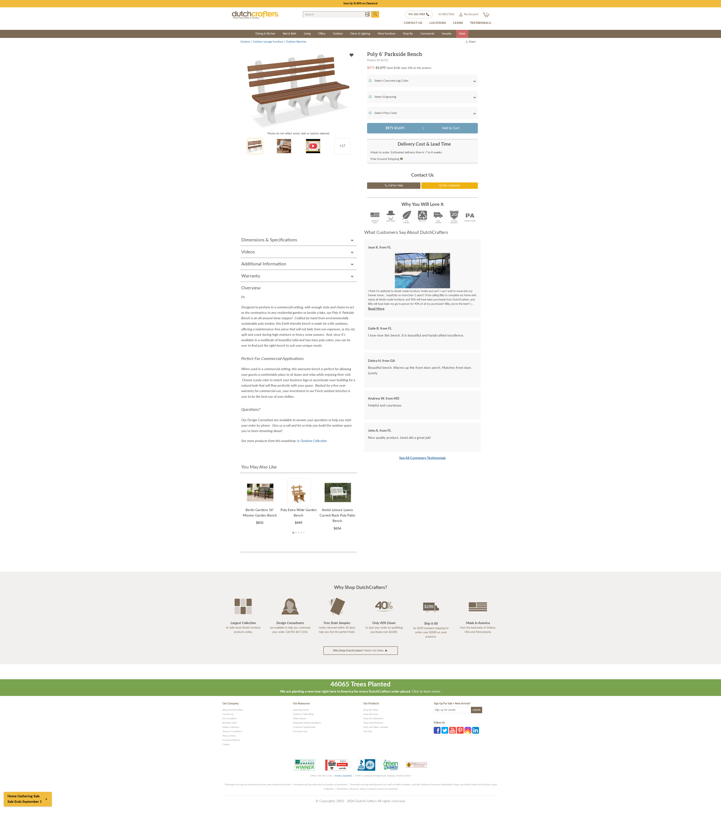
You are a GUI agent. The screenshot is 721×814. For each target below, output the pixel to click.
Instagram (468, 730)
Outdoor (338, 33)
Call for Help (395, 185)
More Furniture (386, 33)
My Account (470, 14)
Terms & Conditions (232, 731)
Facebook (437, 730)
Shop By (408, 33)
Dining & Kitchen (265, 33)
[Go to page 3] (298, 532)
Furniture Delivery (231, 740)
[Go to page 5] (304, 532)
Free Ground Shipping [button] (384, 158)
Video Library (299, 718)
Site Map (367, 731)
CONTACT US (413, 22)
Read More (376, 309)
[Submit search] (375, 14)
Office (321, 33)
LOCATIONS (437, 22)
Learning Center (300, 710)
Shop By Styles (370, 710)
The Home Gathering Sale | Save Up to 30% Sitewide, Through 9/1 (360, 3)
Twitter (444, 730)
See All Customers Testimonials (422, 458)
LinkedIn (475, 730)
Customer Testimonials (304, 727)
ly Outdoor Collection (312, 441)
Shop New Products (373, 723)
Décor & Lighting (360, 33)
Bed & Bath (289, 33)
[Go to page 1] (293, 533)
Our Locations (229, 718)
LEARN (458, 22)
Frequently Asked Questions (307, 723)
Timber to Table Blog (303, 714)
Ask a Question (451, 185)
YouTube (452, 730)
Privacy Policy (229, 736)
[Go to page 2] (296, 532)
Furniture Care (300, 731)
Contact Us (228, 714)
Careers (226, 744)
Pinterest (460, 730)
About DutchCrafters (232, 710)
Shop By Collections (373, 718)
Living (307, 33)
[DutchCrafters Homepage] (255, 14)
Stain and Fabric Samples (375, 727)
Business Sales (229, 723)
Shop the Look (370, 714)
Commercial (427, 33)
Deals (462, 33)
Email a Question (343, 776)
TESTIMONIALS (480, 22)
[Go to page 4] (301, 532)
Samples (446, 33)
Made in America (230, 727)
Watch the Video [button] (358, 650)
